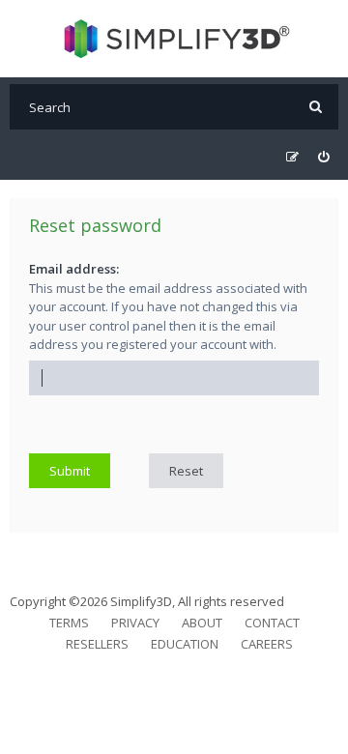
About (202, 622)
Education (184, 643)
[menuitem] (323, 157)
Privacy (135, 622)
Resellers (97, 643)
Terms (69, 622)
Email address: (74, 268)
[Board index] (174, 38)
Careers (267, 643)
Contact (272, 622)
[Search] (315, 107)
